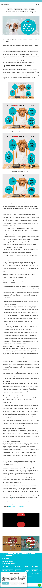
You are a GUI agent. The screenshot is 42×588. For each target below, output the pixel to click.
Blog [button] (16, 570)
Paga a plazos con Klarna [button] (27, 573)
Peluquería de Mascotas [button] (7, 571)
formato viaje (23, 491)
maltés (37, 384)
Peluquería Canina (18, 9)
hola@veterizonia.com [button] (7, 561)
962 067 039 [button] (6, 560)
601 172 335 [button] (6, 558)
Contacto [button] (17, 571)
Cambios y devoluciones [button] (36, 570)
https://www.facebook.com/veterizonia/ (18, 507)
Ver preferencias (22, 583)
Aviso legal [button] (33, 574)
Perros (25, 9)
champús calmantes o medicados (10, 455)
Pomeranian (14, 388)
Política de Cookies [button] (35, 573)
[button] (25, 573)
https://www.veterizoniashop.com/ (16, 506)
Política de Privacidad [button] (35, 571)
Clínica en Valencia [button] (6, 570)
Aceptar (5, 583)
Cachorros (9, 9)
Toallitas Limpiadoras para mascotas (29, 489)
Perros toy (31, 9)
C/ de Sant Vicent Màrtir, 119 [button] (8, 563)
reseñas (20, 514)
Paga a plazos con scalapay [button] (27, 575)
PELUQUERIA (21, 523)
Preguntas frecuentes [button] (27, 571)
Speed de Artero (14, 488)
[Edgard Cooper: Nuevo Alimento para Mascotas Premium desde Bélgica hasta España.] (30, 543)
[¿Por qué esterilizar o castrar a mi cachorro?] (12, 543)
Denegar (14, 583)
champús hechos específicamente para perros (15, 474)
